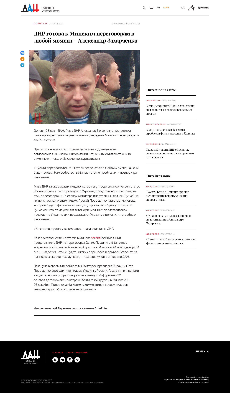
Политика (41, 23)
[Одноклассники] (22, 59)
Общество (152, 187)
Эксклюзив (153, 101)
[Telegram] (22, 65)
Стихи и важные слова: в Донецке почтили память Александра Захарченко (168, 219)
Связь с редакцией (77, 353)
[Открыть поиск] (144, 7)
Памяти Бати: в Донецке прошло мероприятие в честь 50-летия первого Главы (167, 195)
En (158, 8)
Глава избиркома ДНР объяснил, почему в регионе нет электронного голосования (170, 153)
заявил (96, 238)
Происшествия (156, 124)
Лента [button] (166, 8)
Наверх (200, 351)
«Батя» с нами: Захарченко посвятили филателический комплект (171, 241)
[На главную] (40, 7)
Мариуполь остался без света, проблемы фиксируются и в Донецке (170, 131)
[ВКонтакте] (22, 53)
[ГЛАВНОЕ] (77, 359)
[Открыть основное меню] (151, 7)
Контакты (57, 353)
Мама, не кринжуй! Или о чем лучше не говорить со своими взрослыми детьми (170, 109)
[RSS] (55, 359)
